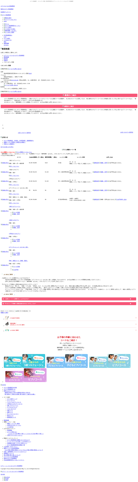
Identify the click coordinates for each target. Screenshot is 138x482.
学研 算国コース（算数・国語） (18, 260)
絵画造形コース (11, 417)
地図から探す (4, 312)
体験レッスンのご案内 (13, 423)
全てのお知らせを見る (7, 147)
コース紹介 (7, 38)
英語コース (10, 415)
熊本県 (6, 58)
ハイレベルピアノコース (14, 402)
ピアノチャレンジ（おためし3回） (19, 247)
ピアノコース (11, 400)
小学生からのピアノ (14, 233)
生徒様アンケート (6, 12)
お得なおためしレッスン (14, 425)
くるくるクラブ (11, 409)
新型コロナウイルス (19, 392)
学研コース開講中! (9, 144)
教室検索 (6, 57)
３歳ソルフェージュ (14, 206)
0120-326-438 (14, 80)
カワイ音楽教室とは (9, 389)
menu (5, 21)
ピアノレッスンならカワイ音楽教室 (14, 55)
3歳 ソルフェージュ (12, 405)
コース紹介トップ (12, 399)
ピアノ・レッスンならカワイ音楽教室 (11, 466)
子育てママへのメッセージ (14, 435)
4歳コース (10, 412)
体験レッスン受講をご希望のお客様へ (15, 142)
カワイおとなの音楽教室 (8, 6)
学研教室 (9, 430)
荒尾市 (6, 60)
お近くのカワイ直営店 (24, 132)
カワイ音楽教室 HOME (10, 387)
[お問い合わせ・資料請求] (14, 69)
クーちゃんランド (12, 407)
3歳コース (10, 410)
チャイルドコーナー (13, 414)
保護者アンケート (9, 453)
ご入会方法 (10, 427)
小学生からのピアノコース (14, 404)
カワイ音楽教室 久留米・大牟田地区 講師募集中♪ (19, 140)
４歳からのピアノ (14, 220)
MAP (30, 73)
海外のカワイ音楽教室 (7, 9)
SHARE (3, 474)
